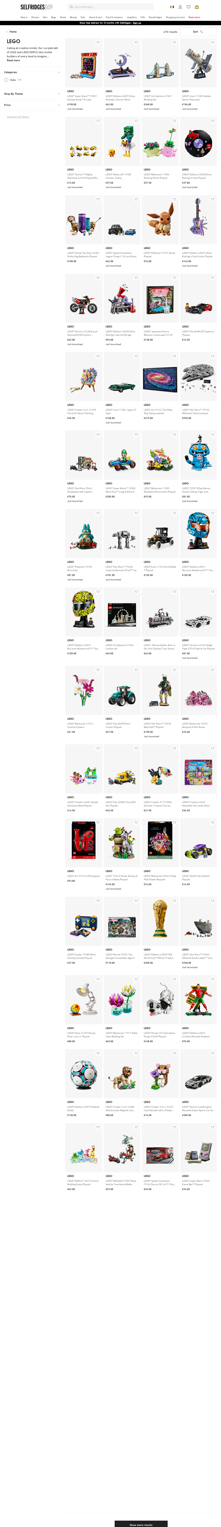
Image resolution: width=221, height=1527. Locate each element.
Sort (195, 31)
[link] (83, 97)
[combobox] (113, 7)
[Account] (180, 6)
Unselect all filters (18, 117)
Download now (131, 22)
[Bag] (196, 6)
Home (13, 31)
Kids (15, 79)
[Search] (71, 6)
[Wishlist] (188, 6)
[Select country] (172, 6)
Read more (13, 60)
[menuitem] (24, 17)
